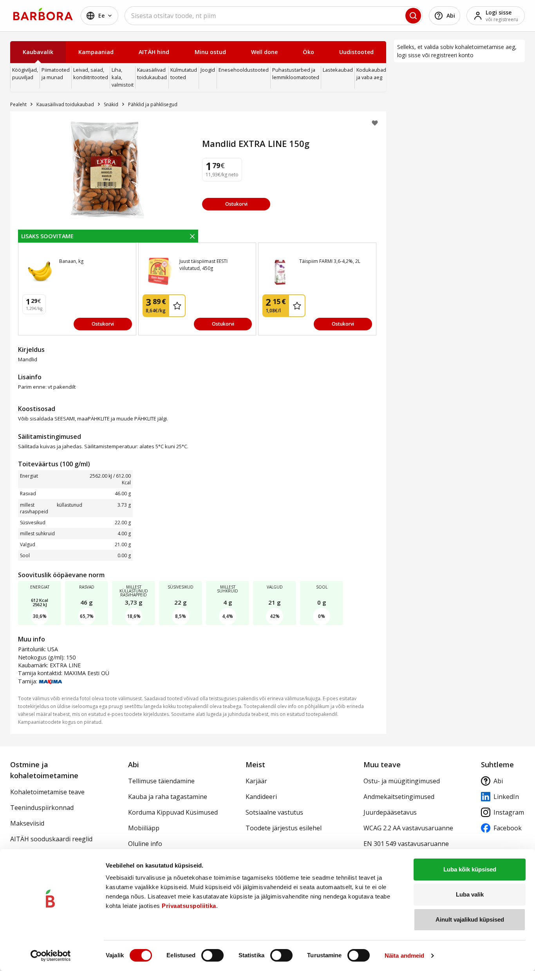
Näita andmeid (404, 955)
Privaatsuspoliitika (189, 905)
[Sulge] (192, 236)
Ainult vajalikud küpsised (470, 919)
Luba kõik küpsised (469, 869)
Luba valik (470, 894)
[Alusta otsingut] (413, 16)
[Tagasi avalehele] (43, 14)
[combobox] (274, 15)
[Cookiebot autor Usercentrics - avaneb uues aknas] (50, 956)
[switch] (212, 955)
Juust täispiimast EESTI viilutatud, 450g (203, 265)
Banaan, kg (71, 261)
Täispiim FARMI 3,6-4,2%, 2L (329, 261)
